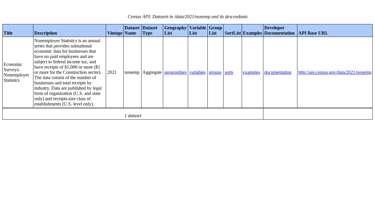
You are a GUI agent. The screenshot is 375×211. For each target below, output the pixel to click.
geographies (175, 72)
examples (251, 72)
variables (197, 72)
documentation (278, 72)
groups (215, 72)
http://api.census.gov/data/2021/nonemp (334, 72)
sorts (229, 72)
